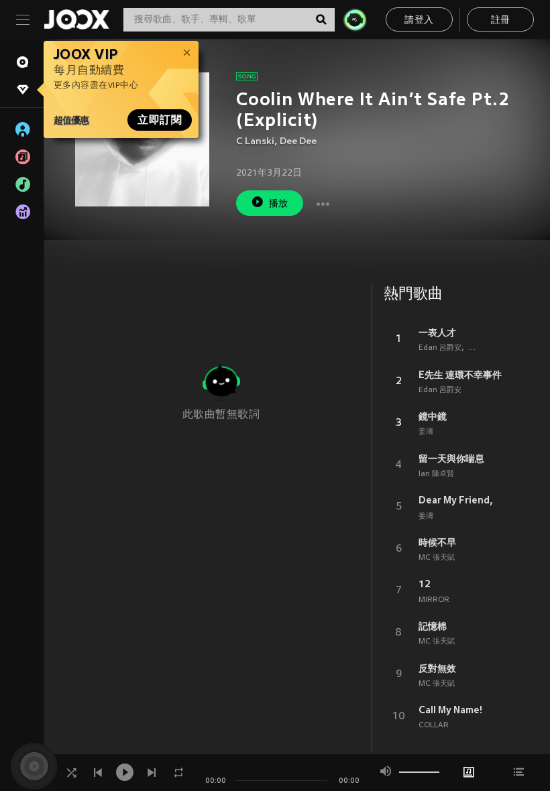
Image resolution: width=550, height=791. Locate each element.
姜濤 (426, 432)
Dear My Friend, (456, 500)
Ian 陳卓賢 (436, 474)
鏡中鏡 (433, 416)
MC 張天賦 (437, 558)
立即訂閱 (160, 120)
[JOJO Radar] (354, 19)
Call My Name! (450, 710)
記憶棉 (433, 626)
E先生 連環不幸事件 (460, 374)
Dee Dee (298, 142)
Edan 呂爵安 (440, 348)
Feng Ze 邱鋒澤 (495, 348)
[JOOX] (76, 19)
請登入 (418, 20)
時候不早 (437, 542)
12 (425, 584)
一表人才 (437, 332)
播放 (278, 204)
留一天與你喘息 (451, 458)
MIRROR (434, 600)
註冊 (500, 20)
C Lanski (255, 142)
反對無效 (437, 668)
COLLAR (434, 725)
